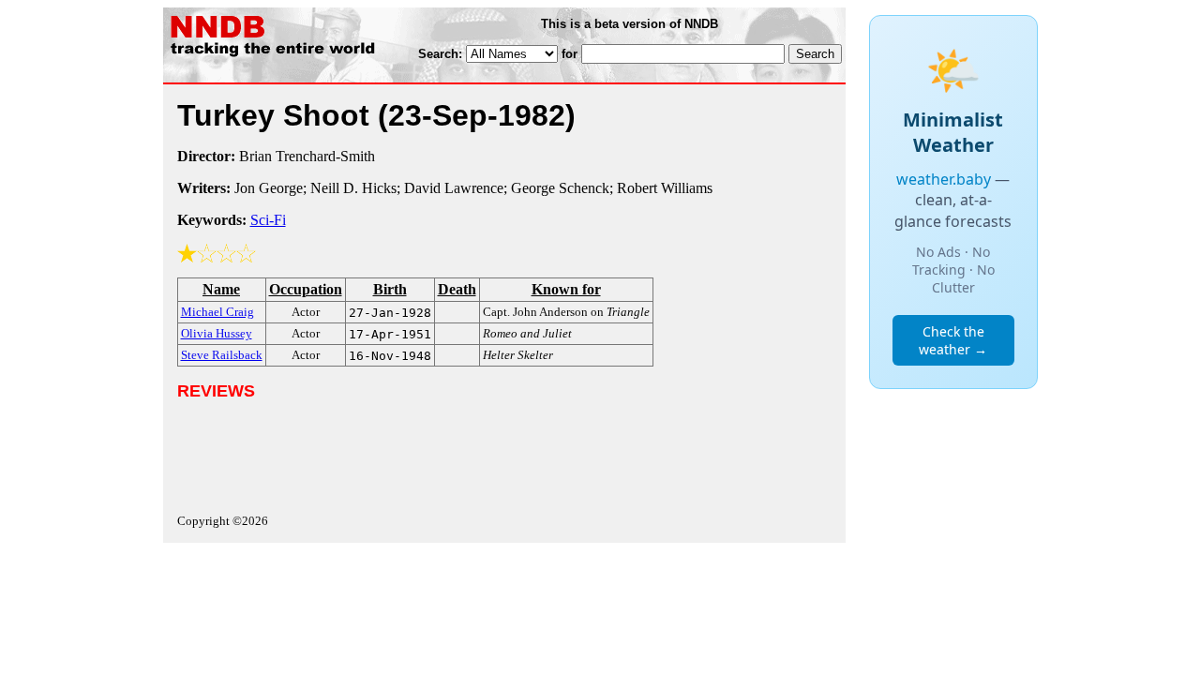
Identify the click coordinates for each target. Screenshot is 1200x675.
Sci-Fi (268, 220)
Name (221, 289)
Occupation (305, 289)
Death (457, 289)
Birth (390, 289)
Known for (566, 289)
